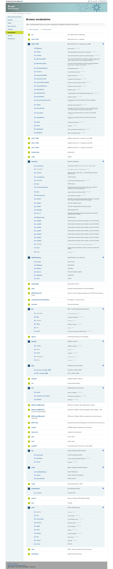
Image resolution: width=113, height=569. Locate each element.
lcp (32, 450)
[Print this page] (94, 1)
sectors (38, 462)
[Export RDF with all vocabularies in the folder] (103, 44)
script (37, 247)
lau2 (32, 441)
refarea (38, 324)
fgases (33, 336)
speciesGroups (40, 478)
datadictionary (36, 257)
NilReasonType (40, 217)
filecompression (40, 195)
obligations (39, 275)
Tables (9, 23)
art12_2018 (35, 44)
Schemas (10, 29)
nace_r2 (38, 213)
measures (39, 71)
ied (32, 388)
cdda (33, 157)
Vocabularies (11, 32)
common (34, 161)
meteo (38, 529)
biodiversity (35, 152)
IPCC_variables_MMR (42, 373)
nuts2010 (38, 227)
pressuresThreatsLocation (43, 100)
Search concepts (47, 29)
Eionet (14, 13)
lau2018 (34, 446)
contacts (38, 261)
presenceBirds (40, 96)
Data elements (12, 26)
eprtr (33, 288)
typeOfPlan (39, 132)
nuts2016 (38, 234)
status (38, 278)
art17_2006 (35, 138)
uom (32, 507)
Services (10, 35)
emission (38, 522)
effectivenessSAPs (41, 63)
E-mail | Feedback (13, 563)
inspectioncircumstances (43, 396)
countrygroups (40, 177)
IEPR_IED (34, 423)
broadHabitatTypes (41, 472)
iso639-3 (38, 203)
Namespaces (11, 38)
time (37, 537)
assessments (39, 166)
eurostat (34, 304)
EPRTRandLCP (36, 293)
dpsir (37, 184)
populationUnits (40, 93)
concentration (40, 519)
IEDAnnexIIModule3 (38, 409)
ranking (38, 104)
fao (32, 309)
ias (32, 383)
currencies (39, 180)
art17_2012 (35, 143)
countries (38, 55)
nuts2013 (38, 230)
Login (91, 1)
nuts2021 (38, 237)
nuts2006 (38, 224)
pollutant (38, 399)
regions (38, 475)
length (38, 526)
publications (35, 488)
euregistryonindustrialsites (40, 300)
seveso (33, 498)
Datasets (10, 20)
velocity (38, 540)
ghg (32, 365)
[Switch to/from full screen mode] (97, 1)
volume (38, 544)
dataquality (35, 284)
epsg (37, 192)
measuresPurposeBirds (42, 82)
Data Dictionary (21, 13)
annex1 (38, 392)
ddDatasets (39, 265)
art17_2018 (35, 147)
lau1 (32, 436)
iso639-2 (38, 199)
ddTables (38, 268)
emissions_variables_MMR (43, 370)
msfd (33, 467)
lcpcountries (39, 455)
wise (32, 549)
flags (37, 317)
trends (38, 125)
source (38, 353)
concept (38, 345)
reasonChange (40, 108)
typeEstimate (39, 129)
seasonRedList (40, 117)
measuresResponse (41, 86)
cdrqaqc (38, 51)
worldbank (34, 554)
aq (32, 34)
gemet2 (33, 341)
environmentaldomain (42, 187)
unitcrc (38, 331)
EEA (15, 1)
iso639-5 (38, 206)
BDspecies (39, 48)
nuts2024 (38, 240)
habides (34, 378)
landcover (34, 432)
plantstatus (39, 458)
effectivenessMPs (41, 59)
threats (38, 122)
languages (39, 210)
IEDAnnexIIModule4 (38, 416)
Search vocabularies (34, 29)
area (37, 515)
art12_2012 (35, 39)
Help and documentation (14, 17)
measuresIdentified (41, 75)
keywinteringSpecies (42, 68)
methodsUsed (40, 89)
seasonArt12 (39, 113)
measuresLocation (41, 78)
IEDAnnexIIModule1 (38, 405)
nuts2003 (38, 220)
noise (33, 484)
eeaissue (38, 272)
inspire (33, 427)
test (32, 503)
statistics (38, 533)
